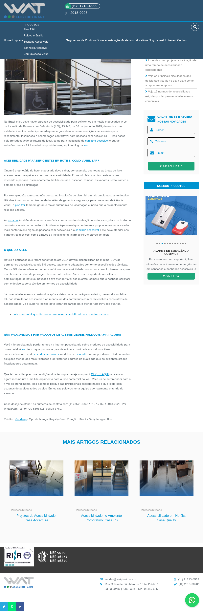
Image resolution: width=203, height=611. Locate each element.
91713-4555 (84, 6)
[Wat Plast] (19, 586)
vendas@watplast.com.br (120, 579)
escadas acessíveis (46, 354)
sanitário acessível (96, 140)
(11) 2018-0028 (188, 584)
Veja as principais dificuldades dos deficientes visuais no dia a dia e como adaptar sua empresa (169, 80)
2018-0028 (78, 13)
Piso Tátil (29, 29)
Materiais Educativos (135, 40)
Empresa (17, 40)
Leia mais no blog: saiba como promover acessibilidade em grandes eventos (61, 314)
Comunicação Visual (36, 53)
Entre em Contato (176, 40)
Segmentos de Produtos (81, 40)
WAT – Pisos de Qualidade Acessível (24, 12)
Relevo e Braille (33, 35)
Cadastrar (171, 166)
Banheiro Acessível (35, 47)
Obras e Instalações (109, 40)
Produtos (31, 24)
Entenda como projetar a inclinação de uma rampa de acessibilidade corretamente (170, 65)
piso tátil (20, 205)
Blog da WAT (156, 40)
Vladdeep (21, 419)
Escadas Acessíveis (36, 41)
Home (7, 40)
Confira (171, 276)
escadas (13, 220)
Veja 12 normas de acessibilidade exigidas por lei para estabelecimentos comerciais (169, 96)
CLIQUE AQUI (100, 374)
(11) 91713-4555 (188, 579)
